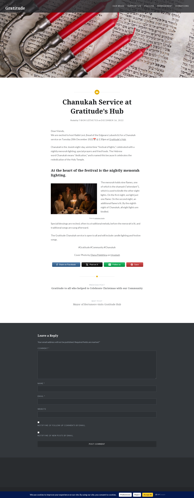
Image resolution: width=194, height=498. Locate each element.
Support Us (134, 6)
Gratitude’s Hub (117, 139)
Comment (43, 348)
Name (41, 383)
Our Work (118, 6)
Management (164, 6)
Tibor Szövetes (88, 120)
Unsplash (115, 254)
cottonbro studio (100, 218)
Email (41, 396)
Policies (149, 6)
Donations (182, 6)
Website (42, 409)
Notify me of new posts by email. (56, 435)
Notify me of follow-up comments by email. (62, 425)
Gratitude (15, 8)
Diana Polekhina (99, 254)
